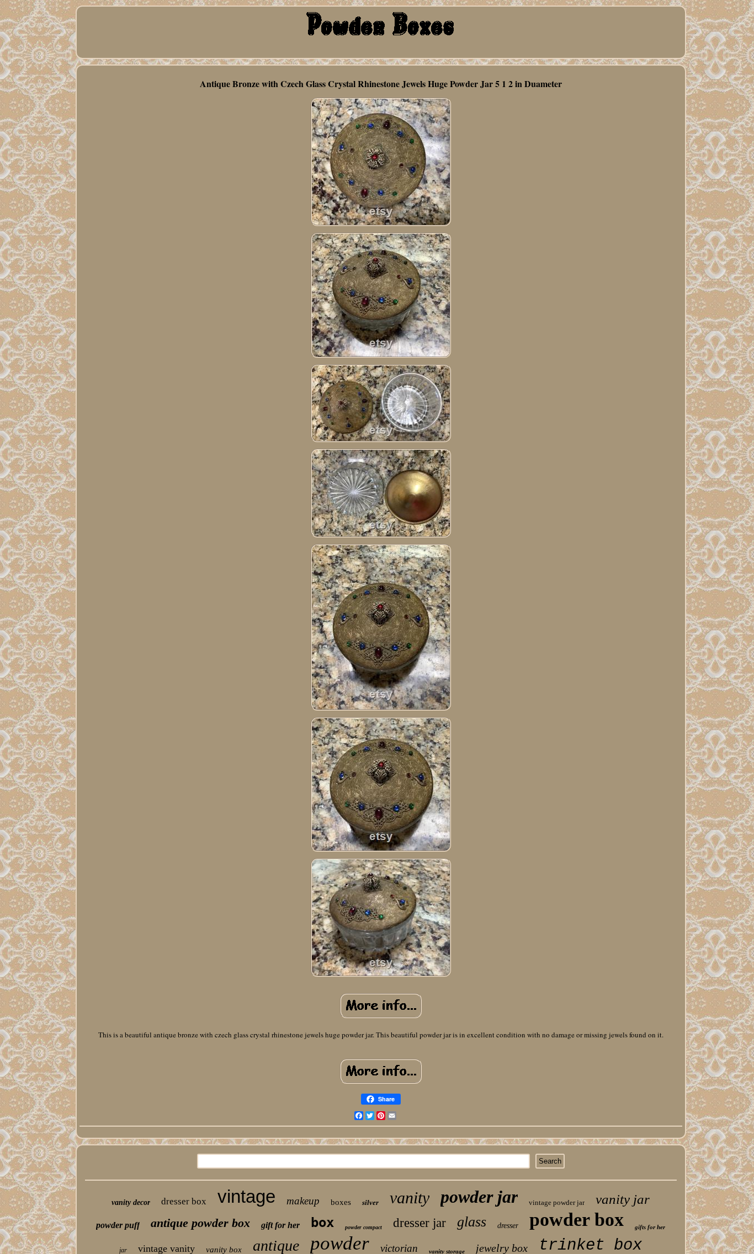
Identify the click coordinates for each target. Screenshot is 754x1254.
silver (370, 1202)
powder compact (363, 1227)
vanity (409, 1197)
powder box (576, 1219)
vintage (246, 1196)
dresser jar (419, 1223)
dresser (507, 1225)
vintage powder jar (557, 1202)
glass (471, 1222)
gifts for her (650, 1227)
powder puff (118, 1225)
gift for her (280, 1225)
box (322, 1222)
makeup (303, 1201)
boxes (341, 1202)
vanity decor (130, 1202)
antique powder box (200, 1223)
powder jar (479, 1197)
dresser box (183, 1201)
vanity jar (623, 1199)
